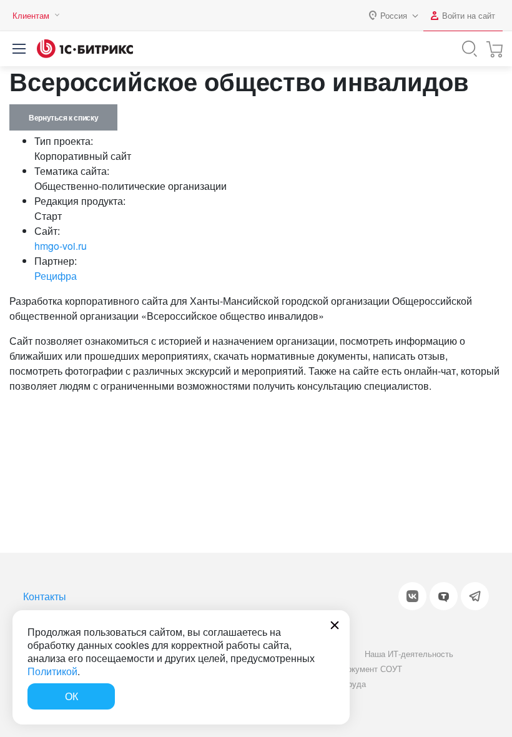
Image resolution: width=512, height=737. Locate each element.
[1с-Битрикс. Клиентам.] (85, 48)
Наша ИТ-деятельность (409, 654)
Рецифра (55, 276)
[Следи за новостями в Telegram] (475, 596)
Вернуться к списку (63, 117)
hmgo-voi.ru (60, 246)
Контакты (44, 596)
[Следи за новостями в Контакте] (412, 596)
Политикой (52, 671)
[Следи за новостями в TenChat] (444, 596)
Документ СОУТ (372, 669)
